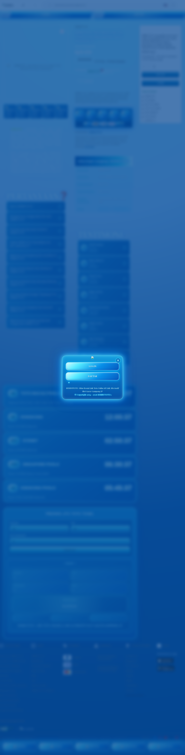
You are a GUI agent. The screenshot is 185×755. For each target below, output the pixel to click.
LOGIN (92, 366)
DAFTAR (92, 376)
